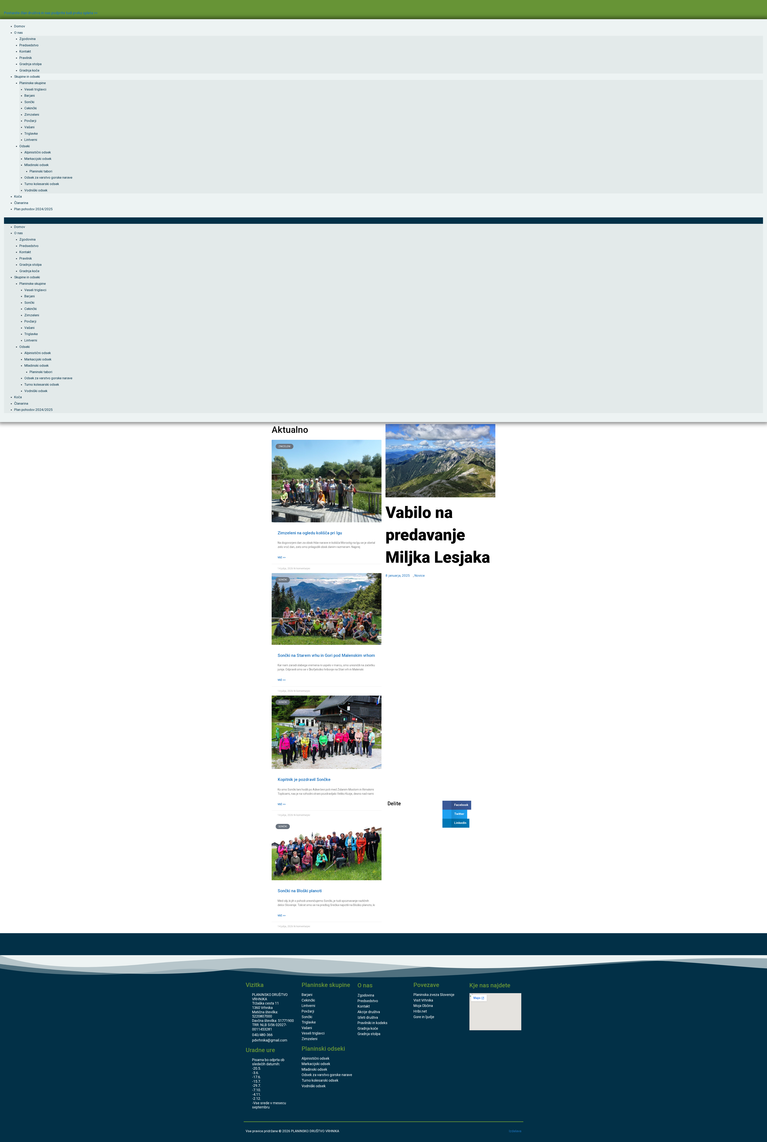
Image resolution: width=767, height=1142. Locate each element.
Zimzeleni (31, 114)
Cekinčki (30, 108)
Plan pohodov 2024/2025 (33, 209)
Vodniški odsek (35, 190)
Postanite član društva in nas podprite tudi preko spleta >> (50, 13)
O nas (18, 33)
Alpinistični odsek (37, 152)
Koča (18, 196)
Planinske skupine (32, 83)
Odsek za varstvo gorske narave (48, 177)
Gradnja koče (29, 70)
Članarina (21, 203)
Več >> (282, 557)
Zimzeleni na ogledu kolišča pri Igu (310, 533)
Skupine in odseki (27, 77)
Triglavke (31, 133)
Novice (419, 575)
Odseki (24, 146)
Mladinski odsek (36, 165)
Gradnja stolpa (30, 64)
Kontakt (25, 51)
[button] (383, 220)
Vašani (29, 127)
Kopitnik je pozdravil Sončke (304, 779)
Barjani (29, 96)
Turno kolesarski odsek (41, 184)
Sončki (29, 102)
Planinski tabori (41, 171)
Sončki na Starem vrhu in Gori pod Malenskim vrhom (326, 655)
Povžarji (30, 121)
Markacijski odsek (37, 159)
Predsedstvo (29, 45)
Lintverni (30, 140)
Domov (19, 26)
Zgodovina (27, 39)
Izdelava (515, 1131)
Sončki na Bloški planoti (300, 890)
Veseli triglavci (35, 89)
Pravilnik (25, 58)
